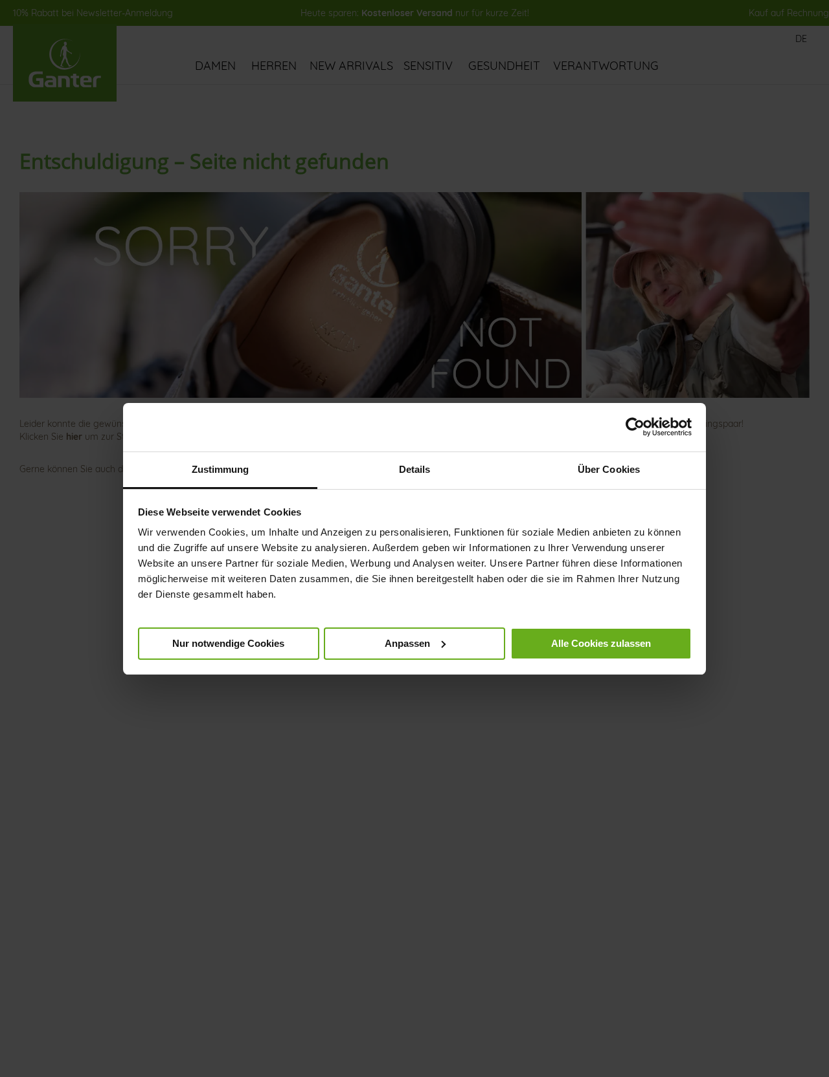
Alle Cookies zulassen (601, 642)
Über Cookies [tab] (609, 469)
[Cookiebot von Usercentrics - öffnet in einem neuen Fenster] (635, 427)
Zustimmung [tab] (220, 469)
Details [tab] (415, 469)
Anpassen (407, 642)
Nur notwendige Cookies (228, 642)
